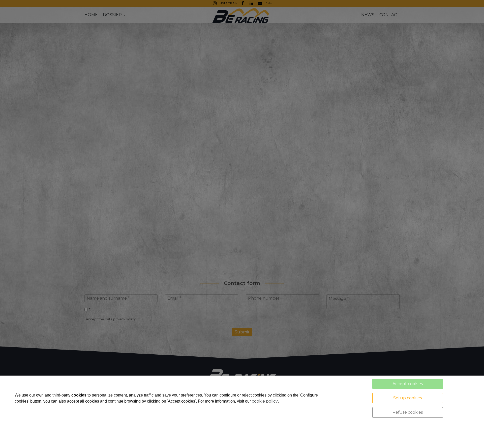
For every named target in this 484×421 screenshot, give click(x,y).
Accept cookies (407, 383)
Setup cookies (407, 398)
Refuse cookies (407, 412)
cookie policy (265, 401)
